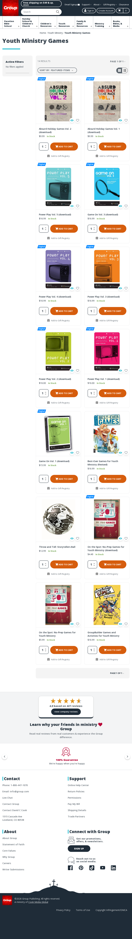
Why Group (8, 856)
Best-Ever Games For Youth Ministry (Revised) (103, 463)
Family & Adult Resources (82, 23)
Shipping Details (77, 810)
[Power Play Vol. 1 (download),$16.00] (107, 351)
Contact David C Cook (14, 810)
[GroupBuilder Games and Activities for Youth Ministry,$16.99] (107, 605)
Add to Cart (65, 146)
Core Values (9, 850)
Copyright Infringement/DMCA (111, 910)
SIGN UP (79, 848)
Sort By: (45, 70)
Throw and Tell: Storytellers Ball (57, 546)
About (97, 4)
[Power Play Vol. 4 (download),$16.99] (58, 269)
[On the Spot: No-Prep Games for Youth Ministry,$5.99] (58, 605)
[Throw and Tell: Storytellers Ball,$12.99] (58, 519)
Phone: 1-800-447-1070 (15, 785)
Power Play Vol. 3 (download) (104, 296)
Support (86, 4)
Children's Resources (46, 24)
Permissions (74, 797)
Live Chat (7, 797)
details (26, 4)
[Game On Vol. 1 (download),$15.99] (58, 433)
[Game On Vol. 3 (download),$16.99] (107, 187)
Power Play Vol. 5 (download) (55, 214)
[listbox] (62, 70)
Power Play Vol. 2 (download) (55, 379)
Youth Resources (64, 24)
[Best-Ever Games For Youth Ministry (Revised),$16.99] (107, 433)
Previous (4, 756)
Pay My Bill (74, 803)
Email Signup (71, 4)
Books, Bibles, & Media (117, 23)
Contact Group (10, 803)
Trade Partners (76, 816)
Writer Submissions (13, 869)
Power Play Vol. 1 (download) (104, 379)
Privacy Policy (63, 910)
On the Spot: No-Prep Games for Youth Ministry (57, 634)
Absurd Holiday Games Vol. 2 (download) (55, 130)
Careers (6, 863)
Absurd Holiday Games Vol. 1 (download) (104, 130)
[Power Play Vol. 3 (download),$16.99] (107, 269)
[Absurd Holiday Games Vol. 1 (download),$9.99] (107, 101)
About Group (9, 838)
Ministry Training (99, 24)
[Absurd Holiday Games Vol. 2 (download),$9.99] (58, 101)
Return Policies (76, 791)
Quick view (72, 120)
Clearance (124, 4)
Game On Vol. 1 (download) (54, 461)
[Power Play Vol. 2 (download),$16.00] (58, 351)
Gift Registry (109, 4)
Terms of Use (83, 910)
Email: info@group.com (15, 791)
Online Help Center (78, 785)
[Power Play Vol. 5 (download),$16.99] (58, 187)
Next (127, 756)
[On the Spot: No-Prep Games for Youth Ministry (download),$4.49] (107, 519)
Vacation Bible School (9, 23)
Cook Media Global (38, 902)
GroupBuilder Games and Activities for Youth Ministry (103, 634)
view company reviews (66, 711)
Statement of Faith (13, 844)
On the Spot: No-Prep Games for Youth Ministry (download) (106, 548)
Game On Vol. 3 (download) (103, 214)
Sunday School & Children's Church (27, 22)
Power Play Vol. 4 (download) (55, 296)
